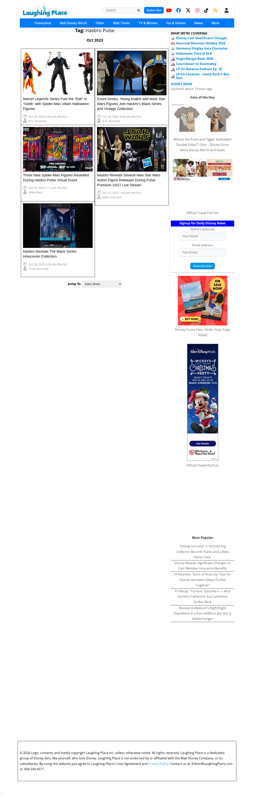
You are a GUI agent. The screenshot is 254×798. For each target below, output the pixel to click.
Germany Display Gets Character (202, 48)
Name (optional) (202, 229)
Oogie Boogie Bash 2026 (194, 58)
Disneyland (43, 23)
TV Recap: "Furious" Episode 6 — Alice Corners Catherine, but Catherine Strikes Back (203, 596)
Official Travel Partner (202, 213)
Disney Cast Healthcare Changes (201, 38)
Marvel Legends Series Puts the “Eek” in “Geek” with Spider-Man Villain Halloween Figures (56, 104)
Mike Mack (36, 192)
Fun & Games (176, 23)
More (215, 23)
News (198, 23)
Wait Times (121, 23)
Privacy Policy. (158, 764)
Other (100, 23)
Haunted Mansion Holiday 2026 (200, 43)
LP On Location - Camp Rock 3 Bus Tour (202, 76)
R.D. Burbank (37, 121)
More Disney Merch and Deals (202, 150)
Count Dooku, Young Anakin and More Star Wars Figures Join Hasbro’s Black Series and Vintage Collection (131, 104)
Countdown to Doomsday (196, 64)
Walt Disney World (73, 23)
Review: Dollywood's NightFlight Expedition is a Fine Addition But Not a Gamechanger (202, 613)
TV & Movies (147, 23)
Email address (202, 245)
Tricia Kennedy (38, 269)
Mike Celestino (112, 197)
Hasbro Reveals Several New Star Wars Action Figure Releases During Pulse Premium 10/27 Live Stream (128, 180)
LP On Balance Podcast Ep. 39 (199, 69)
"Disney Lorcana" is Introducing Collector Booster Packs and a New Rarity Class (203, 551)
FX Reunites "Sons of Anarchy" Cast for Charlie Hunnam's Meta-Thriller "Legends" (202, 579)
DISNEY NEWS (181, 84)
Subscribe (154, 10)
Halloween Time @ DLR (194, 53)
